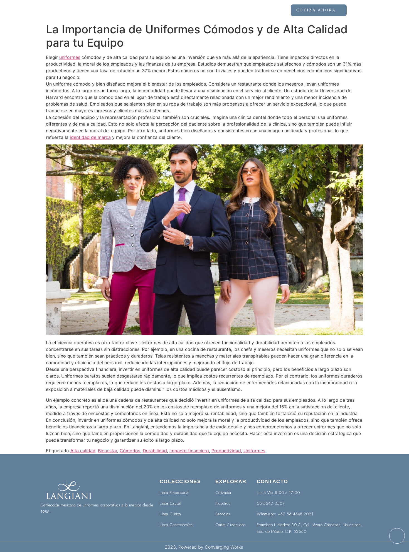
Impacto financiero (189, 450)
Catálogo (221, 10)
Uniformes (254, 450)
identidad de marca (90, 137)
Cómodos (130, 450)
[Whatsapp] (397, 536)
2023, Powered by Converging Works (204, 547)
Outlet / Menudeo (230, 525)
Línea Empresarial (174, 492)
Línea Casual (170, 503)
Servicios (222, 514)
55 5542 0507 (271, 503)
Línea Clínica (170, 514)
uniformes (69, 57)
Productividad (226, 450)
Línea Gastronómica (176, 525)
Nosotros (183, 10)
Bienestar (107, 450)
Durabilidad (155, 450)
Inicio (151, 10)
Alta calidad (82, 450)
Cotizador (223, 492)
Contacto (266, 10)
